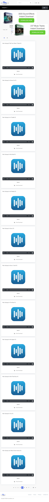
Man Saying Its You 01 (7, 413)
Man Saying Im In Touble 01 (9, 117)
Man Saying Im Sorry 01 (8, 228)
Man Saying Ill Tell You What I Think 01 (11, 43)
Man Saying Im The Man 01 (9, 302)
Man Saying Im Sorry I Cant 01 (9, 265)
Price (12, 32)
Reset (12, 28)
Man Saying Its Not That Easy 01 (10, 376)
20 (33, 487)
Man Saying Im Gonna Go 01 (9, 80)
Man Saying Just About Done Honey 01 (11, 450)
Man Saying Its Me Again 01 (9, 339)
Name (12, 30)
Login (36, 2)
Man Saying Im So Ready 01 (9, 191)
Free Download (19, 74)
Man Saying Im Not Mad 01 (9, 154)
